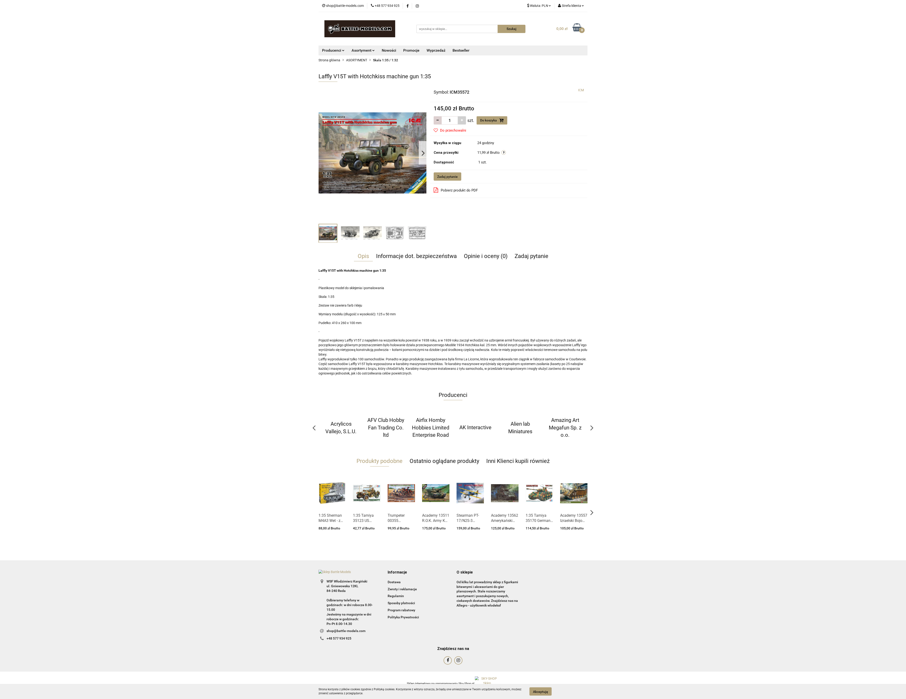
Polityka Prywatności (403, 617)
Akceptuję (540, 691)
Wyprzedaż (436, 50)
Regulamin (396, 596)
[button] (397, 572)
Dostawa (394, 582)
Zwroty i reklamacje (402, 589)
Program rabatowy (401, 610)
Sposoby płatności (401, 603)
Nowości (389, 50)
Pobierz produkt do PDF (459, 190)
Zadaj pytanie (447, 177)
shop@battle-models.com (346, 631)
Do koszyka (489, 120)
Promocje (411, 50)
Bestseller (461, 50)
